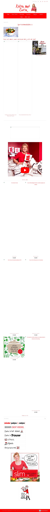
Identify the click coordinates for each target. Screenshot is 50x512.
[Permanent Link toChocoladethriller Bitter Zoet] (25, 41)
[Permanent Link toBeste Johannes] (39, 54)
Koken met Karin (25, 8)
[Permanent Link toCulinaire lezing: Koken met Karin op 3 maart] (11, 41)
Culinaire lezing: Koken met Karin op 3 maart (10, 115)
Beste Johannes (39, 55)
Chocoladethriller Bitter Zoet (25, 114)
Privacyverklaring (44, 510)
